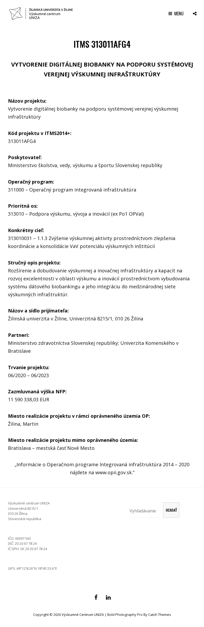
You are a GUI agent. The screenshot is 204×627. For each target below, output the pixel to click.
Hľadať (171, 510)
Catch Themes (159, 614)
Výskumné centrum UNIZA (83, 614)
